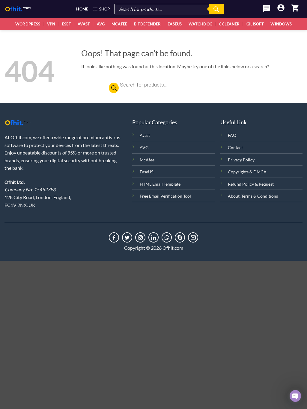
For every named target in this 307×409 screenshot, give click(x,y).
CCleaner (229, 24)
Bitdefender (147, 24)
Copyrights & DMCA (247, 171)
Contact (235, 147)
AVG (144, 147)
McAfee (119, 24)
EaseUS (146, 171)
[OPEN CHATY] (295, 396)
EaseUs (175, 24)
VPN (51, 24)
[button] (295, 9)
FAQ (232, 135)
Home (82, 9)
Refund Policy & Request (251, 184)
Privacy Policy (241, 159)
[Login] (281, 8)
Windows (281, 24)
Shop (104, 9)
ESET (66, 24)
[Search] (216, 9)
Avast (84, 24)
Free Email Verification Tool (165, 196)
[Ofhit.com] (17, 9)
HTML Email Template (160, 184)
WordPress (27, 24)
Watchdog (200, 24)
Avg (101, 24)
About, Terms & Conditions (253, 196)
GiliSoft (255, 24)
